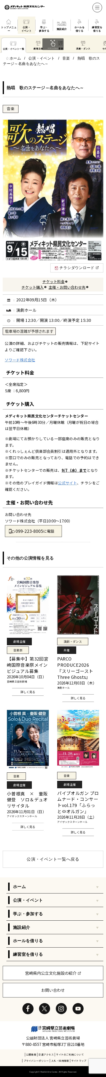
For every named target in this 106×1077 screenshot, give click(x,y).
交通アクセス (45, 1054)
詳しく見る (27, 692)
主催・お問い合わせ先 (67, 287)
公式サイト (67, 482)
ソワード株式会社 (20, 359)
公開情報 (31, 1054)
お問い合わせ (53, 990)
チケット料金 (53, 281)
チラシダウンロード (76, 268)
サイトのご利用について (70, 1054)
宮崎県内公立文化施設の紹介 (50, 973)
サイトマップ (78, 1060)
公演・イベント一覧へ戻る (53, 859)
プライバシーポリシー (36, 1060)
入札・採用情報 (60, 1060)
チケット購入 (32, 287)
